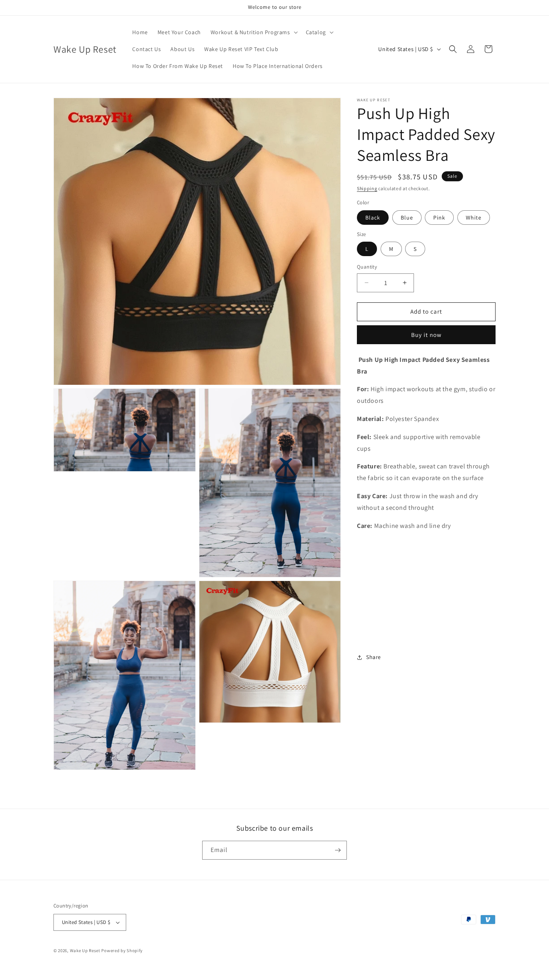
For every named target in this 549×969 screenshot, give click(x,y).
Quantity (367, 266)
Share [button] (373, 657)
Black (372, 217)
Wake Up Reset (85, 950)
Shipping (367, 188)
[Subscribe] (337, 850)
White (473, 217)
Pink (439, 217)
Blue (407, 217)
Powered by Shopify (122, 950)
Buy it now (426, 334)
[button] (253, 32)
